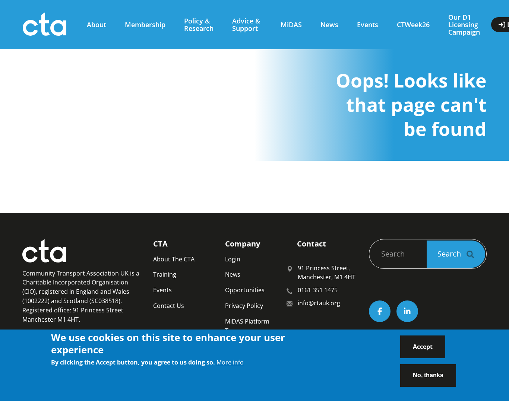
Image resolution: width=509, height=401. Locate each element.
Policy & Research (199, 24)
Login (232, 259)
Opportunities (245, 290)
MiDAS (291, 24)
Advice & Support (246, 24)
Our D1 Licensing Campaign (464, 24)
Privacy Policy (244, 306)
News (329, 24)
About (96, 24)
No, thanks (428, 375)
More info (230, 362)
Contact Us (168, 306)
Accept (423, 347)
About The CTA (174, 259)
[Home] (47, 24)
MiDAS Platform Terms (247, 326)
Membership (145, 24)
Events (367, 24)
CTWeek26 (413, 24)
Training (164, 274)
